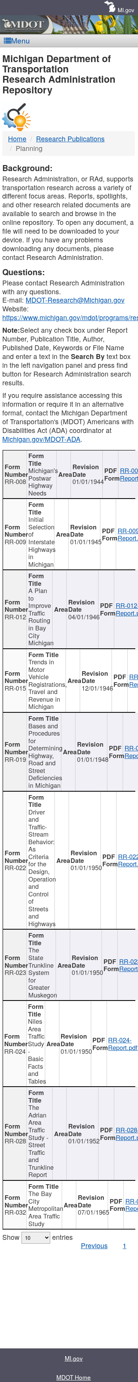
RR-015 (15, 688)
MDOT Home (73, 1377)
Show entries (37, 1237)
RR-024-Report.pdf (123, 1043)
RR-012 (15, 616)
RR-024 (15, 1051)
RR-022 (15, 867)
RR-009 (15, 541)
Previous (94, 1245)
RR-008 (15, 481)
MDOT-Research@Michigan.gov (75, 300)
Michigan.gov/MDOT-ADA (41, 439)
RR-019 (15, 759)
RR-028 (15, 1140)
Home (17, 138)
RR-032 (15, 1212)
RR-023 (15, 972)
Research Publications (70, 138)
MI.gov (126, 10)
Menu (20, 40)
